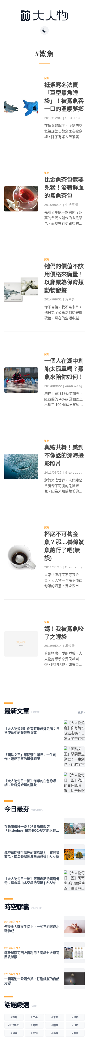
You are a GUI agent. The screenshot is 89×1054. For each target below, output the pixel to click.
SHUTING (72, 118)
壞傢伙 (70, 645)
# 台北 (34, 1033)
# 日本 (75, 1025)
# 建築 (14, 1033)
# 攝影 (75, 1017)
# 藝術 (75, 1033)
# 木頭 (54, 1017)
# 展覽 (54, 1033)
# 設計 (14, 1017)
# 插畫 (54, 1025)
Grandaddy (73, 472)
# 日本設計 (14, 1025)
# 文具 (34, 1017)
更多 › (81, 712)
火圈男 (70, 299)
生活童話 (71, 204)
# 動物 (34, 1025)
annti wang (73, 386)
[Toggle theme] (44, 30)
